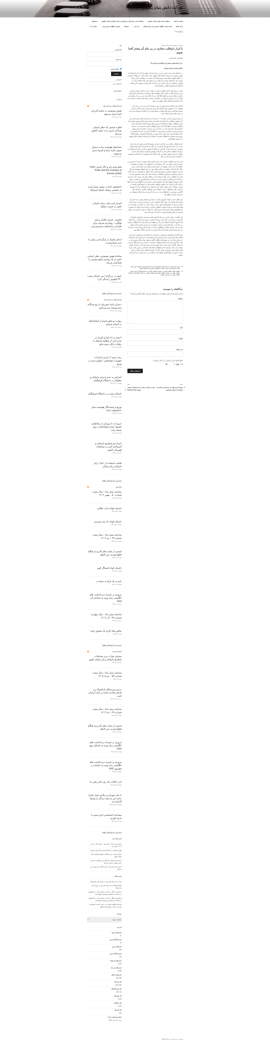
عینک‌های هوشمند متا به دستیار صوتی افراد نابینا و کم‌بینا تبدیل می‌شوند (107, 150)
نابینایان (163, 273)
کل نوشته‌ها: (117, 996)
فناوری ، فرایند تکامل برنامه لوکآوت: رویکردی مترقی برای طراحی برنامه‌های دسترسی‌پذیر (106, 223)
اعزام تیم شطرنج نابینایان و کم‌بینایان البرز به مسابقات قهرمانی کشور (108, 446)
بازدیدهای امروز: (116, 932)
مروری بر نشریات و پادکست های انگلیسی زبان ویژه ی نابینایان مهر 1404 (105, 745)
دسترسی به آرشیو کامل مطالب (112, 293)
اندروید (135, 266)
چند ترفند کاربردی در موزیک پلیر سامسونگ (103, 881)
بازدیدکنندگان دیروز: (115, 953)
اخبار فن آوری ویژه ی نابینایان (145, 266)
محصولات (94, 21)
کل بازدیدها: (118, 982)
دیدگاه (180, 299)
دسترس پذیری (172, 268)
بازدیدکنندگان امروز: (115, 939)
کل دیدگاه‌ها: (117, 1003)
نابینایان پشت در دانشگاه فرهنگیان (105, 393)
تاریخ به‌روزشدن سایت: (114, 1017)
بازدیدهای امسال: (116, 975)
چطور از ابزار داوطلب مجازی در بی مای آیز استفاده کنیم (147, 273)
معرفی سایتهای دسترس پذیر (111, 26)
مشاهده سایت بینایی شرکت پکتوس (159, 21)
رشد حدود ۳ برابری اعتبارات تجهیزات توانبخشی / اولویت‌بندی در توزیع (105, 360)
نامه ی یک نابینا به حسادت (109, 581)
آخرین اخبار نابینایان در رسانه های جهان (170, 266)
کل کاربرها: (118, 1010)
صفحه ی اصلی (178, 21)
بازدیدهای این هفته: (115, 961)
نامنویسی (119, 79)
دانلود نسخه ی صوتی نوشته (173, 68)
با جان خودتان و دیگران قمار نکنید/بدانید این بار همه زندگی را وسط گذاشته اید (105, 798)
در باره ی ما (179, 31)
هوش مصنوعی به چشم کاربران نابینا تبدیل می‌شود (106, 850)
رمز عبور (119, 59)
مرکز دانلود (179, 26)
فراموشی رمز (117, 83)
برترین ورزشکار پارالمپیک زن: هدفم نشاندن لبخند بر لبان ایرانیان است (105, 692)
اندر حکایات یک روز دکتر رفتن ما (106, 781)
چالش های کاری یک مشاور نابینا (106, 631)
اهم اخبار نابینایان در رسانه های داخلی (113, 299)
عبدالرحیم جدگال (116, 898)
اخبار (153, 266)
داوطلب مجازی (176, 271)
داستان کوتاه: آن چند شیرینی (108, 521)
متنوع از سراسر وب (117, 651)
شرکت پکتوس (164, 45)
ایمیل (180, 338)
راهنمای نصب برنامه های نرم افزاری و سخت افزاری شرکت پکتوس (122, 21)
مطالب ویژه (119, 487)
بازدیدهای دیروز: (116, 946)
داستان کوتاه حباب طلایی (109, 508)
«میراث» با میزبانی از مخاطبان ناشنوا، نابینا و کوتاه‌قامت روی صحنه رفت (107, 426)
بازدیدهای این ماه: (116, 968)
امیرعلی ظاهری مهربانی (114, 904)
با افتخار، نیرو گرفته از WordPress (172, 1039)
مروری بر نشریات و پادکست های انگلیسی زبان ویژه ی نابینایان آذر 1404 (105, 597)
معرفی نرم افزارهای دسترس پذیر (157, 268)
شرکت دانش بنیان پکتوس (162, 7)
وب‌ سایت (179, 349)
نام (181, 327)
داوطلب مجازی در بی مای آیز (165, 271)
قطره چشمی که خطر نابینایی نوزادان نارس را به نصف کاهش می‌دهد (106, 130)
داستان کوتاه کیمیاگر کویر (109, 568)
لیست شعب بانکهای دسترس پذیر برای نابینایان (157, 26)
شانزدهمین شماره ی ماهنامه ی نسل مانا (165, 63)
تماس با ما (93, 26)
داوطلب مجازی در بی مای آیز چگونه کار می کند (145, 271)
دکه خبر (136, 26)
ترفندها (126, 26)
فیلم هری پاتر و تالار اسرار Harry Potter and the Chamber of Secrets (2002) (106, 170)
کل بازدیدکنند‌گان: (116, 989)
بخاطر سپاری (115, 69)
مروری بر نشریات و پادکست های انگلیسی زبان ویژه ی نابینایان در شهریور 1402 (105, 765)
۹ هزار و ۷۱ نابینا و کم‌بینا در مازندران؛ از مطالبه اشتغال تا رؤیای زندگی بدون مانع (107, 340)
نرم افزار (146, 268)
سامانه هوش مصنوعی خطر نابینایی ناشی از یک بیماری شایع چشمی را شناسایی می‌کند (104, 259)
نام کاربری (118, 49)
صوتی (167, 268)
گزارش (141, 268)
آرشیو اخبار (158, 266)
